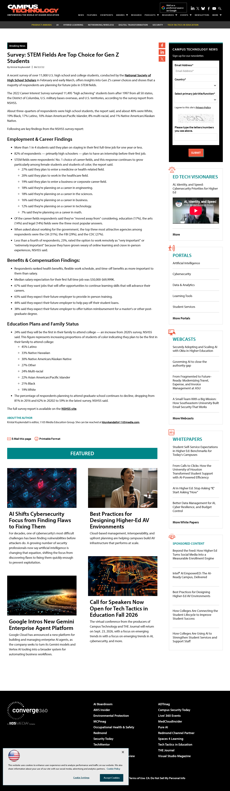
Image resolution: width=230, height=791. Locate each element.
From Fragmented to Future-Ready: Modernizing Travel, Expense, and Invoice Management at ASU (192, 382)
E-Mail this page (21, 438)
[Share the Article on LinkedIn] (162, 52)
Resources (168, 15)
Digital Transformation (133, 24)
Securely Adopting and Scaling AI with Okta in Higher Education (195, 349)
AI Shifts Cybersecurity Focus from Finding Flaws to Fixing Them (40, 520)
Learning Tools (182, 296)
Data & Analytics (184, 285)
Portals (182, 255)
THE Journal (166, 750)
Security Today (103, 739)
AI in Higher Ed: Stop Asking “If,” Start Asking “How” (193, 490)
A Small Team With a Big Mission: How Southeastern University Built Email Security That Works (196, 403)
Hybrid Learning (73, 24)
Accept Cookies (112, 777)
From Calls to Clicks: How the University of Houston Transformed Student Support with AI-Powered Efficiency (193, 471)
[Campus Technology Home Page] (33, 10)
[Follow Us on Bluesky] (203, 8)
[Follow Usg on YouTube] (214, 8)
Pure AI (163, 727)
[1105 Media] (28, 743)
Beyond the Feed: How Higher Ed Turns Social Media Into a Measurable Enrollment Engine (195, 554)
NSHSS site (68, 409)
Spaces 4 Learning (170, 739)
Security (158, 24)
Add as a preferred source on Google (175, 8)
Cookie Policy (113, 768)
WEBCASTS (184, 339)
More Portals (181, 318)
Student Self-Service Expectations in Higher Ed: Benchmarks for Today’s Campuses (195, 451)
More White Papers (186, 522)
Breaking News (17, 45)
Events (184, 15)
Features (92, 15)
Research (136, 15)
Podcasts (150, 15)
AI (57, 24)
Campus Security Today (174, 710)
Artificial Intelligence (186, 263)
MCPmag (99, 721)
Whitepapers (187, 439)
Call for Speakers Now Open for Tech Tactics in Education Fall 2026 (119, 608)
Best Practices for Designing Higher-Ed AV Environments (119, 520)
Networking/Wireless (101, 24)
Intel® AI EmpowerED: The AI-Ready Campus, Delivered (192, 575)
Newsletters (202, 15)
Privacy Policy (203, 107)
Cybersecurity (182, 274)
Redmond (100, 733)
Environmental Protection (111, 716)
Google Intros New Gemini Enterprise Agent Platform (41, 624)
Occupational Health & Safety (113, 727)
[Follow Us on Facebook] (208, 8)
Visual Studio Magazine (174, 756)
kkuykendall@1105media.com (120, 422)
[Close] (123, 752)
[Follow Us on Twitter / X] (197, 8)
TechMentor (101, 744)
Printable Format (49, 438)
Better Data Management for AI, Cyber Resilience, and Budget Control (194, 507)
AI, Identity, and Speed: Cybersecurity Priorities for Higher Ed (195, 188)
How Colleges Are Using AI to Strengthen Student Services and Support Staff (195, 637)
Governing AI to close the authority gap (190, 364)
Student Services (184, 307)
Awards (120, 15)
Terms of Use (137, 778)
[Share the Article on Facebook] (162, 45)
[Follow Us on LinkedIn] (192, 8)
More (215, 15)
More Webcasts (183, 418)
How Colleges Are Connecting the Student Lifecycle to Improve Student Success (195, 615)
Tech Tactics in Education (175, 744)
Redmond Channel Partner (176, 733)
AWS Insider (101, 710)
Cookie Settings (81, 777)
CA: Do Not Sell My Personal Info (165, 778)
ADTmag (164, 704)
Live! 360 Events (169, 716)
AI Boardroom (102, 704)
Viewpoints (106, 15)
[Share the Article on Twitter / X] (162, 59)
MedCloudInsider (170, 721)
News (81, 15)
